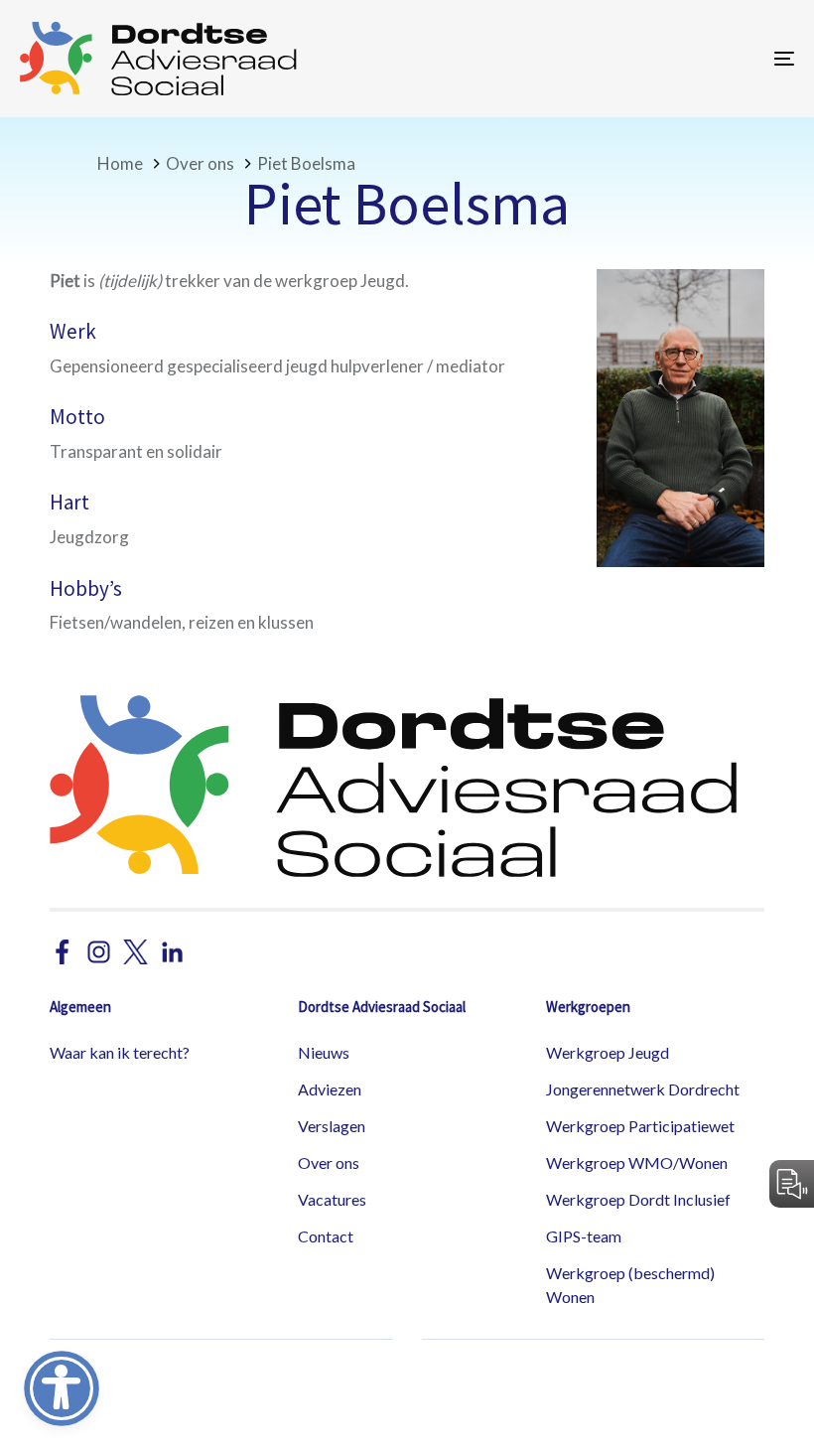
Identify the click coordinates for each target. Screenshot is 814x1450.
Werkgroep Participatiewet (640, 1125)
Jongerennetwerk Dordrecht (643, 1089)
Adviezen (329, 1089)
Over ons (328, 1162)
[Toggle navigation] (665, 58)
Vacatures (332, 1199)
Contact (325, 1236)
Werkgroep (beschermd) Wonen (630, 1284)
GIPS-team (583, 1236)
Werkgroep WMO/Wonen (637, 1162)
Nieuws (323, 1052)
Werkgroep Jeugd (607, 1052)
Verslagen (331, 1125)
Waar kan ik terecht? (120, 1052)
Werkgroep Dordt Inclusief (638, 1199)
